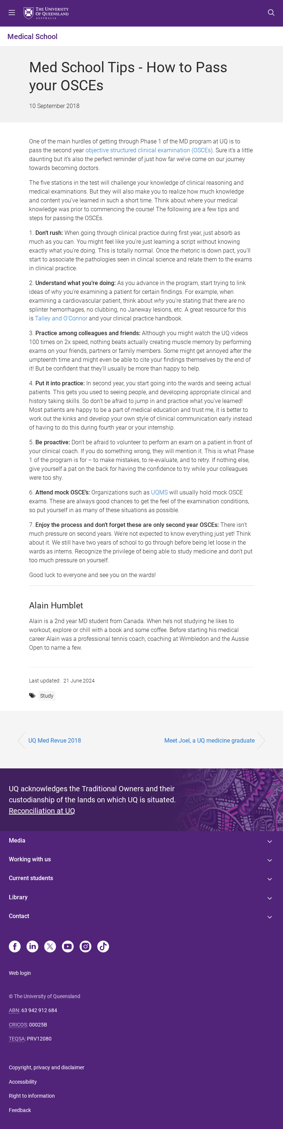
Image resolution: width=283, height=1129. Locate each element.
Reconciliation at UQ (42, 810)
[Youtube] (68, 947)
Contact (19, 916)
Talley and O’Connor (61, 318)
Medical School (32, 36)
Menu (12, 13)
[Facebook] (15, 947)
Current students (31, 878)
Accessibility (23, 1082)
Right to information (32, 1096)
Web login (20, 973)
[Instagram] (85, 947)
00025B (38, 1025)
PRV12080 (39, 1039)
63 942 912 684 (39, 1010)
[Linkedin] (32, 947)
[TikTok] (103, 947)
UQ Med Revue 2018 (54, 740)
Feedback (20, 1110)
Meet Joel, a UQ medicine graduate (209, 740)
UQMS (159, 492)
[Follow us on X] (50, 947)
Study (46, 696)
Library (18, 897)
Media (17, 840)
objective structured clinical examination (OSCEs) (149, 150)
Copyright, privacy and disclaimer (46, 1067)
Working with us (30, 859)
